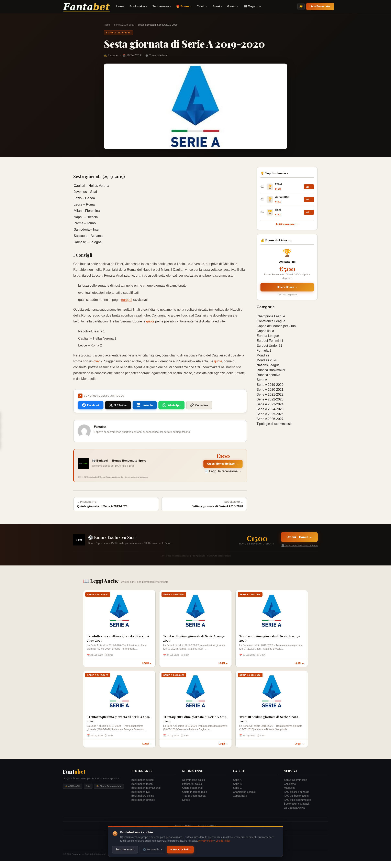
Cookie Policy (222, 840)
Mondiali (263, 355)
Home (120, 6)
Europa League (268, 336)
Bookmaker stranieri (143, 799)
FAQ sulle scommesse (297, 799)
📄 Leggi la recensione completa (299, 545)
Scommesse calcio (193, 779)
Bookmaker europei (142, 779)
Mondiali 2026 (267, 360)
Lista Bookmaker (320, 6)
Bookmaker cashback (297, 803)
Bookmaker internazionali (146, 787)
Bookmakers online (142, 795)
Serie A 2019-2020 (124, 24)
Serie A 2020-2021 (270, 389)
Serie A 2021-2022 (270, 394)
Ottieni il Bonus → (299, 537)
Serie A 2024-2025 (270, 409)
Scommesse (161, 6)
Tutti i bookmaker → (287, 224)
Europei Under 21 (269, 345)
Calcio (202, 6)
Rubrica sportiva (268, 375)
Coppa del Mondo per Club (276, 326)
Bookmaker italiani (142, 783)
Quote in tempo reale (194, 791)
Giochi (232, 6)
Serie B (237, 783)
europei (126, 299)
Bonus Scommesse (295, 779)
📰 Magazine (252, 6)
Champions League (271, 316)
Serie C (237, 787)
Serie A (262, 380)
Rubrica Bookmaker (271, 370)
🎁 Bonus (183, 6)
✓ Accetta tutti (180, 849)
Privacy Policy (206, 840)
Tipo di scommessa (193, 795)
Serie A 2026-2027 (270, 419)
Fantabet (76, 854)
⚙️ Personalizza (152, 849)
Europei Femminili (270, 340)
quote (150, 321)
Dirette (186, 799)
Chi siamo (290, 783)
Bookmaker (138, 6)
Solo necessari (125, 849)
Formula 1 (264, 350)
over (96, 361)
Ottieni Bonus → (287, 287)
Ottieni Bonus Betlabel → (223, 463)
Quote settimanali (192, 787)
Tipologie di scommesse (274, 424)
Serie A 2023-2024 (270, 404)
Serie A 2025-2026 (270, 414)
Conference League (271, 321)
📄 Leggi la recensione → (223, 471)
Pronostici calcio (192, 783)
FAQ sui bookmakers (296, 795)
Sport (217, 6)
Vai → (309, 187)
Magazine (289, 787)
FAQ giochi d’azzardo (296, 791)
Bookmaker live (140, 791)
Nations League (268, 365)
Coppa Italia (265, 331)
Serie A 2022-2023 (270, 399)
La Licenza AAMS (294, 807)
